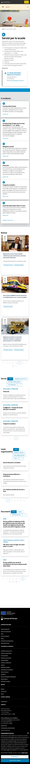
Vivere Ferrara (5, 697)
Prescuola (6, 165)
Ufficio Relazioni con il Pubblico (9, 718)
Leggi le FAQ (4, 725)
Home (3, 29)
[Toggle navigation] (3, 7)
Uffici (2, 634)
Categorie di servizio (7, 646)
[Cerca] (28, 7)
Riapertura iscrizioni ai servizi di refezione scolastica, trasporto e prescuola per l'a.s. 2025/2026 (12, 339)
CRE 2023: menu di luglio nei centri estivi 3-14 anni (14, 545)
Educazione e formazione (7, 669)
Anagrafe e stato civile (6, 651)
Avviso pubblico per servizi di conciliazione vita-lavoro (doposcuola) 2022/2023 (15, 564)
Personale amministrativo (7, 641)
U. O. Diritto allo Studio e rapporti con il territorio (14, 74)
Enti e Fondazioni (5, 636)
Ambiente (3, 674)
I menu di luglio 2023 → (8, 220)
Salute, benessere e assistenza (8, 676)
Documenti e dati (5, 643)
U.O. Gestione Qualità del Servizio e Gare (14, 490)
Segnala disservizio (5, 730)
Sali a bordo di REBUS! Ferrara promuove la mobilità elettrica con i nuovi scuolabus (15, 296)
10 (16, 582)
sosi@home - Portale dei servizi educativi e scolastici (13, 408)
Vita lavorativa (4, 655)
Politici (2, 638)
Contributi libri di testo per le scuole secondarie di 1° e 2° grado (14, 124)
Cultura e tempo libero (6, 653)
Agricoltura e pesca (5, 681)
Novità (3, 684)
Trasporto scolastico (9, 185)
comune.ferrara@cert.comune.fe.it (10, 720)
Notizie (2, 689)
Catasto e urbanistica (6, 662)
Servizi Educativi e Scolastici (11, 462)
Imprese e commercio (6, 658)
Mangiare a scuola (8, 146)
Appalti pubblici (4, 660)
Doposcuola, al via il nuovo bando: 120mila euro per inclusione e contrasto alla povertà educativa (14, 256)
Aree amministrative (6, 631)
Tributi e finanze (4, 672)
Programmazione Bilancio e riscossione (11, 475)
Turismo (3, 665)
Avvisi (2, 694)
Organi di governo (5, 629)
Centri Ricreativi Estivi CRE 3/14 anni (14, 206)
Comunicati (3, 691)
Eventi (5, 701)
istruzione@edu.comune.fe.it (17, 80)
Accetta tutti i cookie (15, 760)
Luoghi (2, 701)
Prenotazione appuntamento (8, 728)
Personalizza (14, 757)
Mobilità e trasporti (5, 667)
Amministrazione (6, 624)
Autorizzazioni (4, 679)
